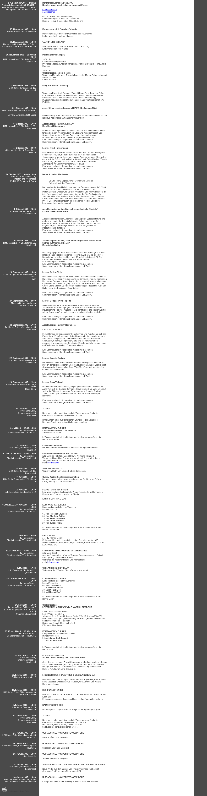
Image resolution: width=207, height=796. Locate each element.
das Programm (48, 12)
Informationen (53, 463)
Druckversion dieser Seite (18, 791)
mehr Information (49, 10)
